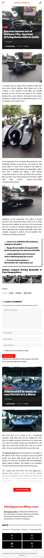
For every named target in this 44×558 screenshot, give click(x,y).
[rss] (32, 545)
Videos (10, 388)
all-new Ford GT (11, 453)
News (6, 27)
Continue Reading (22, 490)
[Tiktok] (12, 545)
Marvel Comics (27, 293)
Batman (11, 293)
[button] (4, 3)
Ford (6, 388)
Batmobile (18, 293)
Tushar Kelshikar (10, 46)
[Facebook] (12, 537)
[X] (32, 537)
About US (5, 525)
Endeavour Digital (29, 553)
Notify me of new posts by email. (16, 351)
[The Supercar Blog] (22, 2)
